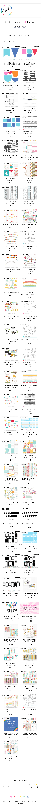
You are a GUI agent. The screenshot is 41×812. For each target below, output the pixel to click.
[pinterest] (18, 797)
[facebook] (15, 797)
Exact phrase (31, 22)
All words (7, 22)
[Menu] (37, 8)
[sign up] (25, 797)
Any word (18, 22)
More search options (19, 26)
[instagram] (11, 797)
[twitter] (21, 797)
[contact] (29, 797)
